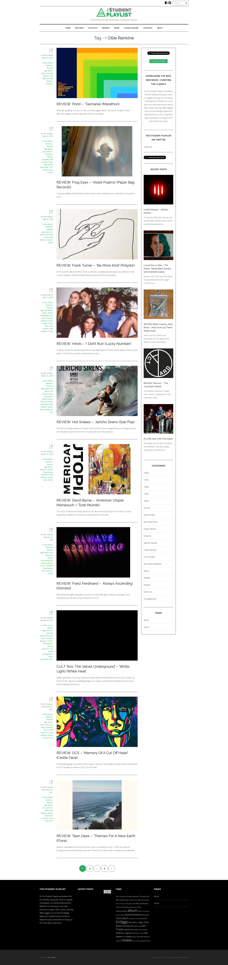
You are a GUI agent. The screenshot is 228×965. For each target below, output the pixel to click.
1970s (146, 480)
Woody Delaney (145, 941)
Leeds (127, 929)
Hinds (45, 323)
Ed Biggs (122, 922)
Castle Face (44, 725)
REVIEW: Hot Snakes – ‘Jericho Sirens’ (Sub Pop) (95, 422)
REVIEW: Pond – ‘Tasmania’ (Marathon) (88, 104)
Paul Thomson (47, 571)
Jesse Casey (137, 926)
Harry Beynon (127, 926)
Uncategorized (150, 599)
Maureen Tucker (46, 641)
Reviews (106, 28)
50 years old (120, 907)
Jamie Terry (45, 73)
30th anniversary (121, 903)
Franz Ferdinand (46, 565)
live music (134, 929)
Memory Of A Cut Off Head (47, 730)
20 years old (144, 896)
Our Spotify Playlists (158, 61)
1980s (146, 487)
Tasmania (49, 84)
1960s (44, 625)
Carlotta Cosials (46, 321)
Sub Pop (137, 941)
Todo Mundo (48, 480)
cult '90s (137, 919)
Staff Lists (148, 592)
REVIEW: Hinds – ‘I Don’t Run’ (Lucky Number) (94, 344)
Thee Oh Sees (47, 738)
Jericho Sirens (47, 399)
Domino (49, 563)
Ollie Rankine (48, 55)
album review (120, 915)
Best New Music (151, 522)
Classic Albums (131, 28)
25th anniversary (143, 900)
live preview (143, 930)
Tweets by (148, 147)
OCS (47, 732)
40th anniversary (142, 903)
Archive (147, 508)
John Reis (44, 402)
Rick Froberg (44, 409)
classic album (122, 918)
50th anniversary (130, 907)
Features (79, 28)
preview (140, 936)
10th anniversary (133, 896)
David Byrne (48, 472)
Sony (133, 941)
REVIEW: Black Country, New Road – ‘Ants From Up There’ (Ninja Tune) (158, 327)
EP (137, 922)
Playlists (92, 28)
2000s (146, 501)
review (50, 164)
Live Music (147, 28)
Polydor (50, 240)
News (116, 28)
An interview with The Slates (158, 439)
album (50, 71)
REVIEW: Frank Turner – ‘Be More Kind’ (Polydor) (96, 265)
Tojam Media (51, 957)
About (160, 28)
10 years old (123, 896)
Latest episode (150, 550)
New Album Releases (153, 564)
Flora (44, 808)
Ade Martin (48, 310)
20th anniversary (122, 900)
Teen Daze (48, 815)
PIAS (124, 937)
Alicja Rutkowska (132, 914)
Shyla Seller (44, 167)
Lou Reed (49, 638)
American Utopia (46, 469)
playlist (129, 936)
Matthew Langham (124, 933)
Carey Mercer (47, 151)
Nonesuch (45, 475)
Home (67, 28)
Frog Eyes (49, 154)
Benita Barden (145, 915)
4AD (117, 896)
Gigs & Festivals (150, 543)
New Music (136, 933)
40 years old (130, 903)
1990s (146, 494)
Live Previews (149, 557)
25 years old (133, 900)
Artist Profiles (149, 515)
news (142, 933)
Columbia (132, 919)
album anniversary (144, 911)
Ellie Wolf (132, 922)
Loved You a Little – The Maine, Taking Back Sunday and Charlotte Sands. (157, 268)
